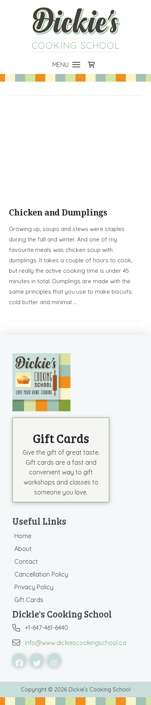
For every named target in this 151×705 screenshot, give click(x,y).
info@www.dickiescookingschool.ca (75, 643)
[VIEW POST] (75, 152)
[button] (66, 65)
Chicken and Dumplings (58, 212)
